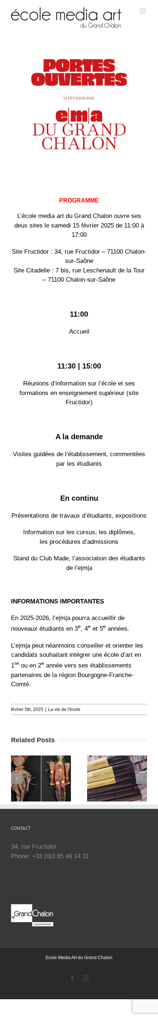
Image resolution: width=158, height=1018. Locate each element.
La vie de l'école (64, 709)
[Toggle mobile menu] (143, 11)
